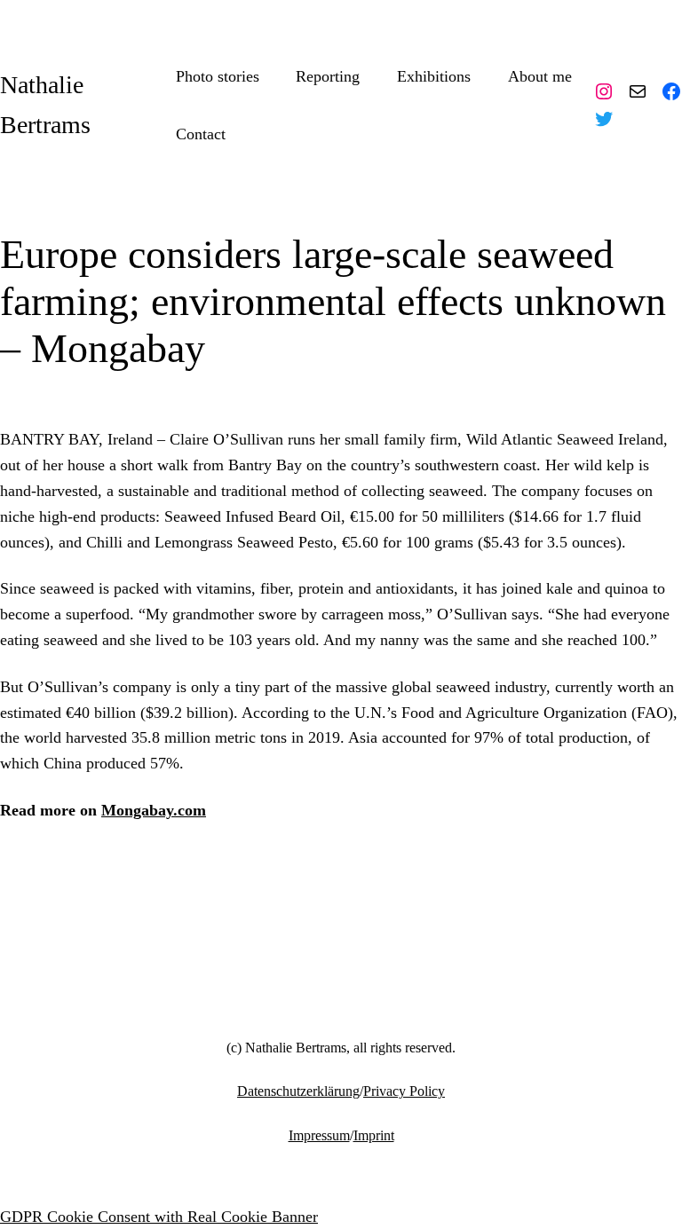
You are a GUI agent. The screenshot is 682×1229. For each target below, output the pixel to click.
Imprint (373, 1135)
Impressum (319, 1135)
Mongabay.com (153, 810)
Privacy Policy (404, 1091)
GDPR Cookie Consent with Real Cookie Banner (159, 1216)
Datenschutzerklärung (298, 1091)
